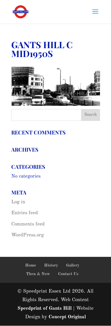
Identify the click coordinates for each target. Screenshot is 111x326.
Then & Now (38, 274)
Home (30, 265)
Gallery (72, 265)
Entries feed (24, 212)
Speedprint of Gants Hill (44, 308)
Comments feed (28, 224)
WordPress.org (27, 235)
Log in (18, 202)
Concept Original (67, 316)
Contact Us (68, 274)
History (51, 265)
